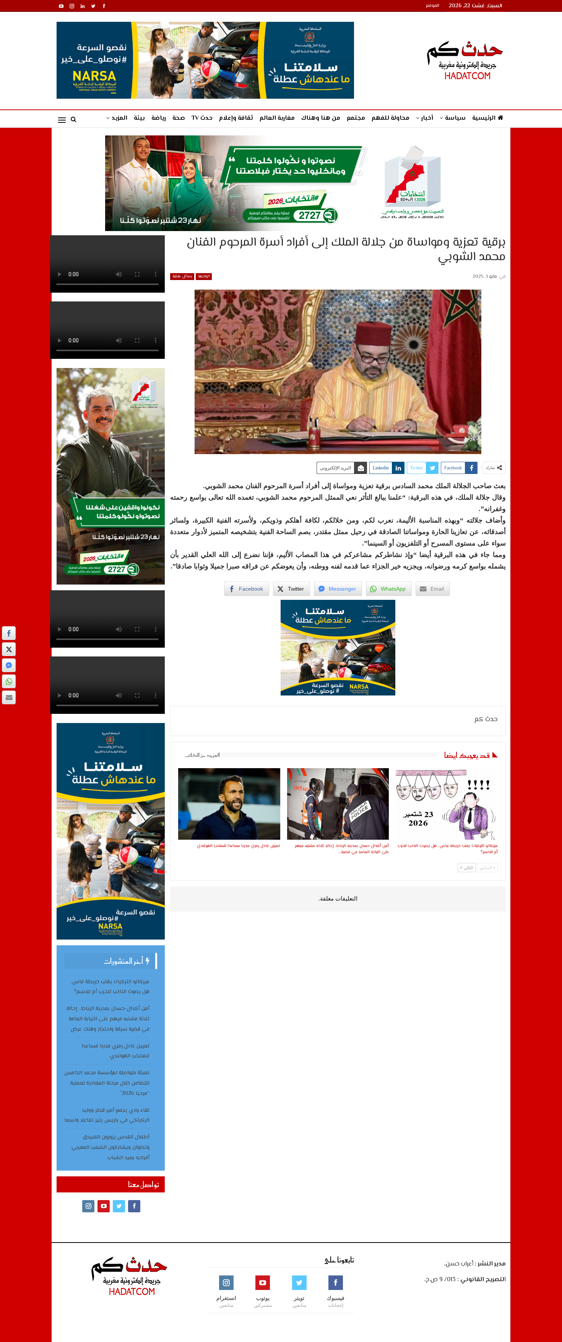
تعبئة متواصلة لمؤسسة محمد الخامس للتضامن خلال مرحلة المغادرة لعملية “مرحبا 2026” (106, 1083)
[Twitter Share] (9, 649)
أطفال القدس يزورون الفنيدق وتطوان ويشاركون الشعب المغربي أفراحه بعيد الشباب (110, 1147)
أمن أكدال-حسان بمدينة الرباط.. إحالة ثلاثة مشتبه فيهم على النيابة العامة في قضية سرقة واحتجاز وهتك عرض (108, 1019)
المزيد (119, 118)
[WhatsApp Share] (9, 681)
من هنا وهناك (320, 118)
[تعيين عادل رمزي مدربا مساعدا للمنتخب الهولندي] (229, 804)
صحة (178, 118)
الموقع (432, 6)
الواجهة (204, 276)
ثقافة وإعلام (236, 118)
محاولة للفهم (390, 118)
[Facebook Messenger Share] (9, 665)
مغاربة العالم (277, 118)
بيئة (139, 118)
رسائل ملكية (182, 276)
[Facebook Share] (9, 633)
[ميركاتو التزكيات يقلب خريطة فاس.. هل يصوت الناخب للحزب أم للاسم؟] (446, 804)
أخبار (427, 118)
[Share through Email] (9, 697)
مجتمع (356, 118)
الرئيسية (483, 118)
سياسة (455, 118)
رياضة (158, 118)
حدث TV (202, 118)
